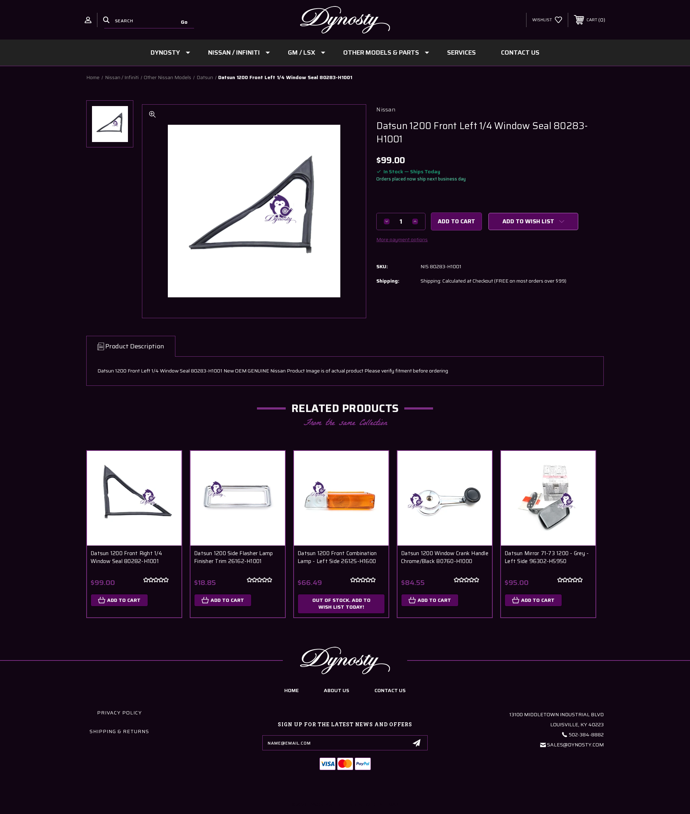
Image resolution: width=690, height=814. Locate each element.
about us (336, 690)
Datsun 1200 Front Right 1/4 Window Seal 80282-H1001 (126, 557)
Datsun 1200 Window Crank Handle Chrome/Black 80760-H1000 (444, 557)
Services (461, 52)
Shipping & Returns (119, 731)
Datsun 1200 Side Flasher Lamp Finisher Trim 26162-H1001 (233, 557)
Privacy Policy (119, 713)
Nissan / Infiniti (234, 52)
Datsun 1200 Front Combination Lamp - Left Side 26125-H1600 (337, 557)
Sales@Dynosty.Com (575, 745)
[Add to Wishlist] (167, 483)
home (291, 690)
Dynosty (165, 52)
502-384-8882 (586, 734)
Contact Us (520, 52)
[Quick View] (167, 465)
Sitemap (389, 804)
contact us (390, 690)
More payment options (402, 239)
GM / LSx (301, 52)
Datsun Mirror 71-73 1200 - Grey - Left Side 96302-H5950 (547, 557)
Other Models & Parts (381, 52)
